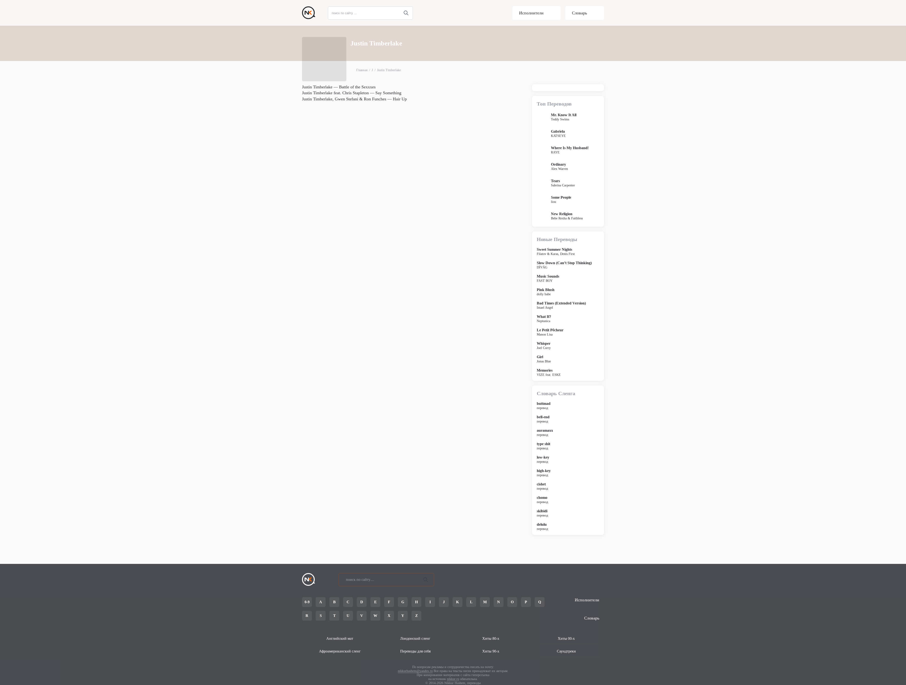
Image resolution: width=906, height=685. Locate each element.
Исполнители (531, 13)
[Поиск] (425, 579)
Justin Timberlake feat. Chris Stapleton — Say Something (351, 92)
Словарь (579, 13)
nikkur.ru (453, 679)
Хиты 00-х (566, 638)
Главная (361, 70)
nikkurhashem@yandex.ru (415, 671)
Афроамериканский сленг (340, 651)
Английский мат (339, 638)
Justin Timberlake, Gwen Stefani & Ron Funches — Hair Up (354, 99)
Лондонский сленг (415, 638)
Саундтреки (566, 651)
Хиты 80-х (490, 638)
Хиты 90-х (490, 651)
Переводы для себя (415, 651)
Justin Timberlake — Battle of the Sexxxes (339, 87)
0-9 (307, 602)
